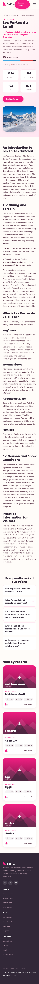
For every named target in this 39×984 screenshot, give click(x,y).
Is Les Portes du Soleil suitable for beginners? (16, 601)
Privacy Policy (8, 954)
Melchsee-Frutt (15, 694)
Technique (6, 926)
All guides (6, 931)
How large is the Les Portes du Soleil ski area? (17, 590)
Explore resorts (21, 4)
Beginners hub (8, 917)
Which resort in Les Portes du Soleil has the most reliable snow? (17, 643)
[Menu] (34, 4)
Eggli (8, 787)
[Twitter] (16, 883)
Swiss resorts (7, 903)
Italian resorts (7, 907)
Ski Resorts (6, 15)
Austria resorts (8, 898)
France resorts (8, 894)
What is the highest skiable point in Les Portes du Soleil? (17, 629)
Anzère (9, 833)
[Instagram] (5, 883)
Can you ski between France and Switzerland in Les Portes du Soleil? (17, 614)
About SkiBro (7, 941)
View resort (28, 704)
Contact (5, 946)
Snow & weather (8, 922)
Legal (4, 950)
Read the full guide (13, 99)
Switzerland (15, 15)
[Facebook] (10, 883)
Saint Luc (11, 740)
